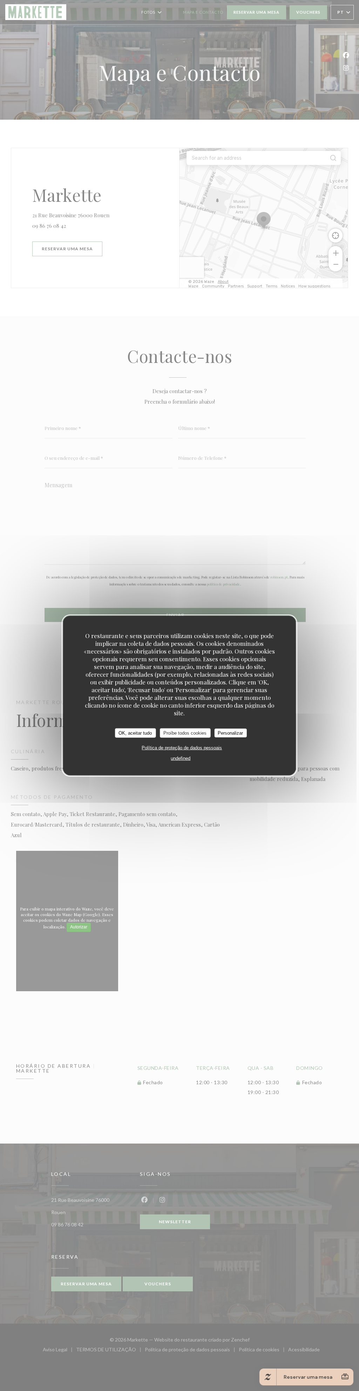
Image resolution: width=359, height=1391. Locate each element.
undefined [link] (180, 758)
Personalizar (230, 732)
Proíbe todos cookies (184, 732)
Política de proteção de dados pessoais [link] (182, 747)
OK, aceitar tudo (135, 732)
